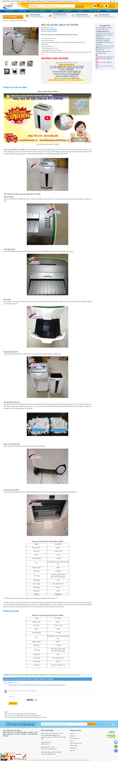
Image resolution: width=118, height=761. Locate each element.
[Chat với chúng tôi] (116, 750)
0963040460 (56, 1)
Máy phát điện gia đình (60, 760)
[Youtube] (110, 1)
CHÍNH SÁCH (54, 11)
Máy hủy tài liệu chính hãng (56, 675)
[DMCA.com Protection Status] (111, 736)
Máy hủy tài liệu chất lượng (72, 675)
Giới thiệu (22, 11)
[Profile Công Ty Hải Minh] (14, 756)
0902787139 (13, 1)
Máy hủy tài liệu (44, 675)
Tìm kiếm (80, 6)
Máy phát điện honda (49, 760)
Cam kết (80, 11)
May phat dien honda (72, 760)
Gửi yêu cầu (91, 724)
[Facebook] (113, 1)
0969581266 (65, 1)
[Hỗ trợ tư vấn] (116, 746)
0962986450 (33, 1)
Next (36, 41)
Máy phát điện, (40, 760)
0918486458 (23, 1)
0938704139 (76, 1)
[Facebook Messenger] (116, 742)
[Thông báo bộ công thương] (111, 731)
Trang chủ (9, 11)
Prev (5, 41)
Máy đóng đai (32, 760)
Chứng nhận (67, 11)
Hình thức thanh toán (38, 11)
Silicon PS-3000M (34, 675)
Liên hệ (108, 11)
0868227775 (45, 1)
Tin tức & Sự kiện (94, 11)
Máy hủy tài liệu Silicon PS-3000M (19, 675)
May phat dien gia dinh (83, 760)
